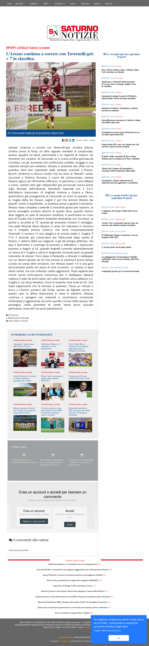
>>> (99, 564)
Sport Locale (17, 47)
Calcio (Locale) (39, 47)
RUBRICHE (34, 3)
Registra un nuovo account (34, 521)
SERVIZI (97, 3)
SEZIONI (20, 3)
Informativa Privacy (66, 637)
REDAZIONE (85, 3)
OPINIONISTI (59, 3)
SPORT (46, 3)
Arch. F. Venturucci (64, 641)
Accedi (110, 3)
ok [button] (119, 638)
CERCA (73, 3)
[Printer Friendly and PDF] (85, 140)
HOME (9, 3)
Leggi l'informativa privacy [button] (107, 630)
